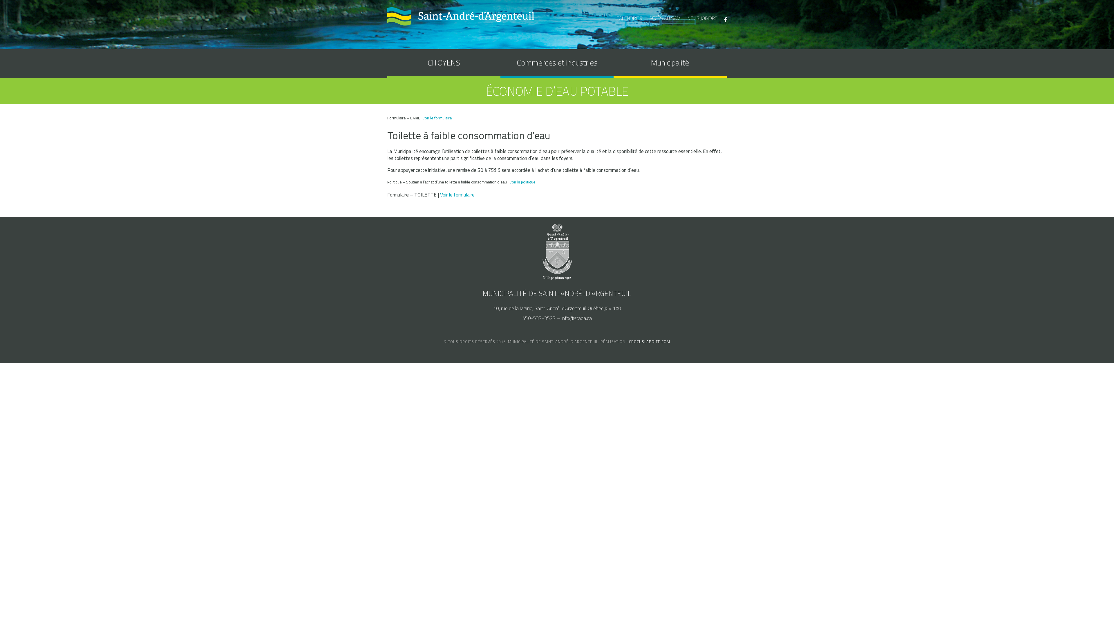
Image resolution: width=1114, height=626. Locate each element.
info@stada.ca (576, 318)
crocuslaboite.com (649, 342)
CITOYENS (444, 62)
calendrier (629, 18)
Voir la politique (522, 182)
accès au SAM (665, 18)
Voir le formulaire (437, 118)
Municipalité (670, 62)
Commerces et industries (557, 62)
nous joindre (702, 18)
